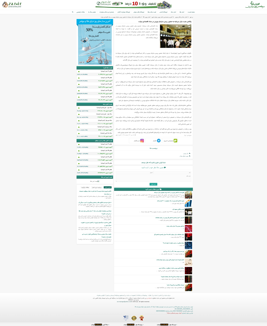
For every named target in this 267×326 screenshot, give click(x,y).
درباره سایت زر (166, 295)
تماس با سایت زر (157, 295)
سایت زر (149, 298)
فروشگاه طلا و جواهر (139, 12)
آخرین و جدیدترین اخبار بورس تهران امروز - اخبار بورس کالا (158, 17)
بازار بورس (186, 153)
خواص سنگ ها (92, 12)
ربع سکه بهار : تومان (133, 324)
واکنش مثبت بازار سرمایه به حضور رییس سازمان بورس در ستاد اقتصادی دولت (120, 17)
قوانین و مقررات (101, 295)
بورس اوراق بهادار (184, 156)
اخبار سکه (173, 12)
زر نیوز (191, 17)
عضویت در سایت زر (130, 295)
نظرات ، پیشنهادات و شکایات (144, 295)
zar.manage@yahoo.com (124, 301)
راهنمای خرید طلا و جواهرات (106, 12)
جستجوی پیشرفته (119, 295)
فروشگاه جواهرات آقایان (124, 12)
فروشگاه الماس (163, 12)
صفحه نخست (191, 12)
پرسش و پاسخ (110, 295)
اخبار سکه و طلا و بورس (181, 17)
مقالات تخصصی (81, 12)
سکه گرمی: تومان (99, 324)
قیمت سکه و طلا (152, 12)
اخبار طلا (182, 12)
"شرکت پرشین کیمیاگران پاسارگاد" (174, 313)
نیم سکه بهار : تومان (166, 324)
